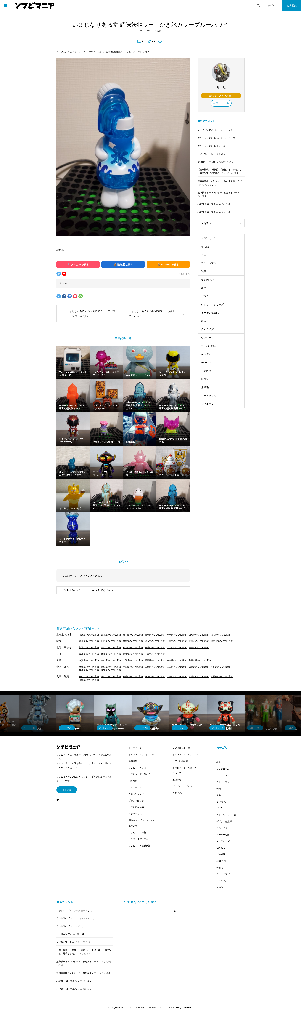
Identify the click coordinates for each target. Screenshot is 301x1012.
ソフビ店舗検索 (136, 807)
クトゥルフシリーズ (212, 304)
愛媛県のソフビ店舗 (89, 669)
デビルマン (207, 404)
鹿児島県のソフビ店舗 (222, 676)
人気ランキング (136, 793)
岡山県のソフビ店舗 (133, 666)
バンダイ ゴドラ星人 (208, 203)
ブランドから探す (137, 800)
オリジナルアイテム (138, 838)
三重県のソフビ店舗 (155, 653)
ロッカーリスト (136, 787)
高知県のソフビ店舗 (111, 669)
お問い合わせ (179, 792)
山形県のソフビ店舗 (199, 634)
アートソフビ (146, 31)
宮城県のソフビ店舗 (155, 634)
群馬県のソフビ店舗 (133, 640)
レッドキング (204, 129)
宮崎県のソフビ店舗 (199, 676)
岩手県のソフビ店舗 (133, 634)
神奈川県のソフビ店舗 (222, 640)
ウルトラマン (208, 263)
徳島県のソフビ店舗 (199, 666)
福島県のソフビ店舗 (220, 634)
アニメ (205, 254)
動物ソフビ (207, 379)
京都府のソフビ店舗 (111, 660)
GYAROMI (207, 362)
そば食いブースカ (206, 161)
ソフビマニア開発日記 (139, 845)
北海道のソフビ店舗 (89, 634)
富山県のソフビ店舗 (111, 647)
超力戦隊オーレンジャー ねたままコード (218, 180)
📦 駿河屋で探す (123, 264)
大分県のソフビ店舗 (177, 676)
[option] (37, 713)
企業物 (205, 387)
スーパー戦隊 (208, 346)
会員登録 (292, 5)
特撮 (203, 321)
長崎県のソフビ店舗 (133, 676)
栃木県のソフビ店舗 (111, 640)
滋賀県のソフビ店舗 (89, 660)
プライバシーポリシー (183, 786)
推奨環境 (176, 779)
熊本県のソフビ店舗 (155, 676)
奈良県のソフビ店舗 (177, 660)
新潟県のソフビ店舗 (89, 647)
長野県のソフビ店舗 (199, 647)
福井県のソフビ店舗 (155, 647)
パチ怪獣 (206, 370)
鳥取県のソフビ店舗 (89, 666)
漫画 (203, 288)
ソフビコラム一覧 (137, 832)
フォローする (222, 103)
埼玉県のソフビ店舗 (155, 640)
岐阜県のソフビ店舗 (89, 653)
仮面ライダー (208, 329)
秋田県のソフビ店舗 (177, 634)
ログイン (273, 5)
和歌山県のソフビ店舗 (200, 660)
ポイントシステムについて (142, 754)
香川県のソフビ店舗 (220, 666)
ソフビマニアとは (137, 767)
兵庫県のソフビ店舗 (155, 660)
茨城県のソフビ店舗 (89, 640)
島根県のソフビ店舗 (111, 666)
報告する (185, 274)
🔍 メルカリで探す (78, 264)
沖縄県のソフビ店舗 (89, 679)
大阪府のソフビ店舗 (133, 660)
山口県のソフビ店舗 (177, 666)
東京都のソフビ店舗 (199, 640)
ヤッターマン (208, 337)
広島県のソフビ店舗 (155, 666)
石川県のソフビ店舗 (133, 647)
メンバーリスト (136, 813)
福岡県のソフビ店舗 (89, 676)
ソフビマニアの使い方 (139, 774)
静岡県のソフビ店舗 (111, 653)
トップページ (135, 747)
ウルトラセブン (205, 137)
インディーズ (208, 354)
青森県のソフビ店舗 (111, 634)
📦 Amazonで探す (168, 264)
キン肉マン (207, 279)
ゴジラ (205, 296)
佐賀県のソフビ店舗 (111, 676)
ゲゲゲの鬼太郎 (210, 312)
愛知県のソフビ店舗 (133, 653)
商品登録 (133, 780)
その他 (158, 31)
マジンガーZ (208, 238)
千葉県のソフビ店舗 (177, 640)
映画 (203, 271)
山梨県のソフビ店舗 (177, 647)
